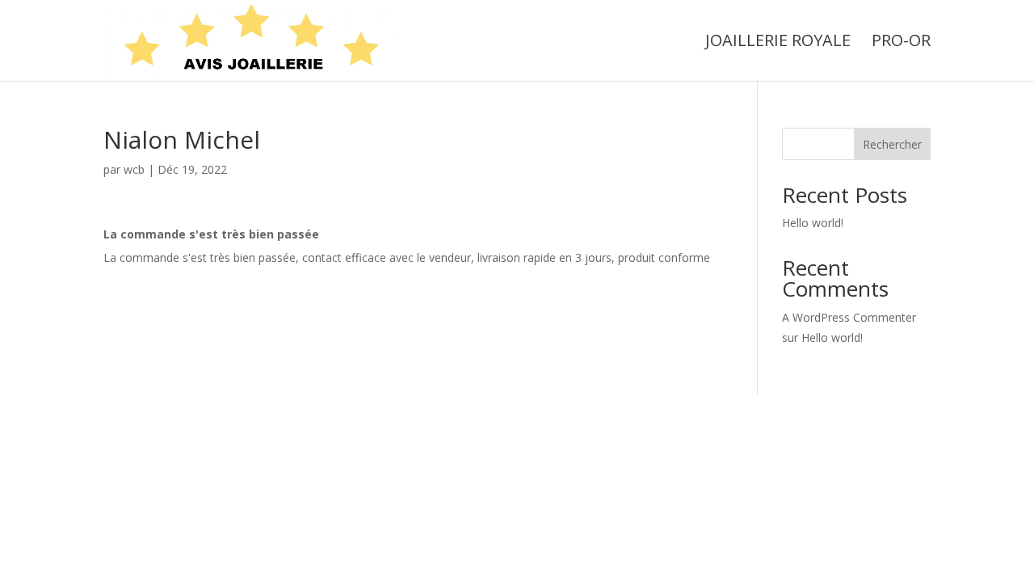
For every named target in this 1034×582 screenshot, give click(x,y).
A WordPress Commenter (849, 317)
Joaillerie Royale (778, 43)
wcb (134, 169)
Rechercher (892, 144)
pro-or (901, 43)
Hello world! (812, 222)
